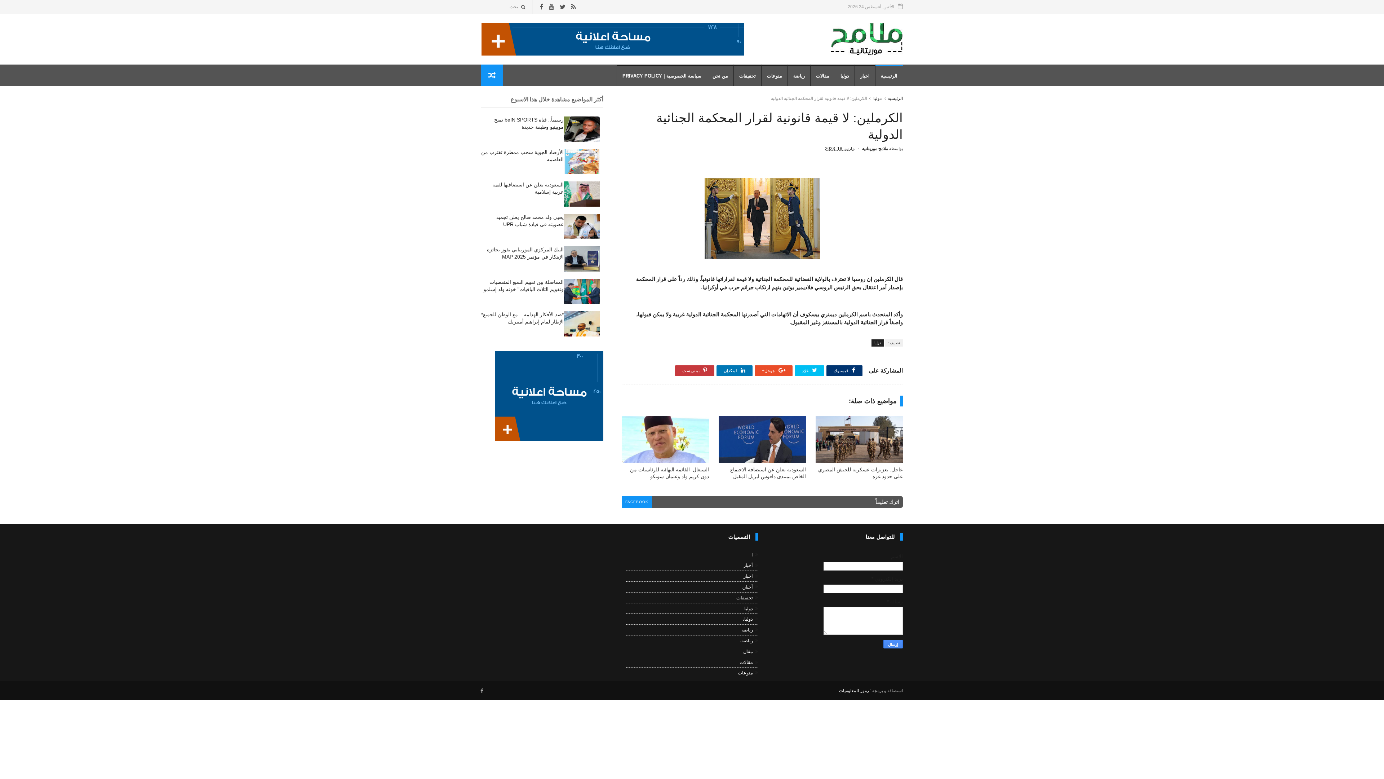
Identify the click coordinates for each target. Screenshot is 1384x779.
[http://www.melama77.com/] (613, 54)
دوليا (844, 76)
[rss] (573, 7)
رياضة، (746, 640)
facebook (636, 502)
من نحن (720, 76)
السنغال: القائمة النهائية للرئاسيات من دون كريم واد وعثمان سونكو (669, 473)
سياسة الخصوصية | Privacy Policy (661, 76)
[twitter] (562, 7)
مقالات (822, 76)
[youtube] (551, 7)
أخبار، (747, 587)
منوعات (774, 76)
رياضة (799, 76)
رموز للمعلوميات (854, 690)
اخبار (865, 76)
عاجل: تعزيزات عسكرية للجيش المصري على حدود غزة (860, 473)
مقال (748, 651)
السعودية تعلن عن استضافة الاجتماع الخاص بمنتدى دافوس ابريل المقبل (768, 473)
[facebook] (542, 7)
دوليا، (748, 619)
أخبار (748, 565)
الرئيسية (889, 76)
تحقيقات (747, 76)
